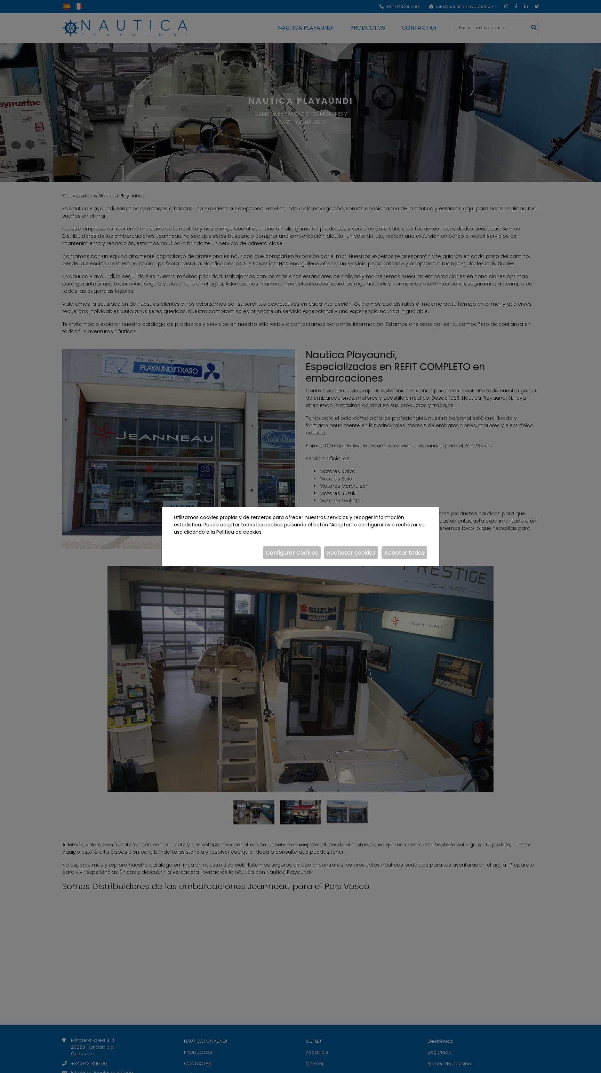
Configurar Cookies (292, 553)
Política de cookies (239, 531)
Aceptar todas (404, 553)
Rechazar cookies (351, 553)
